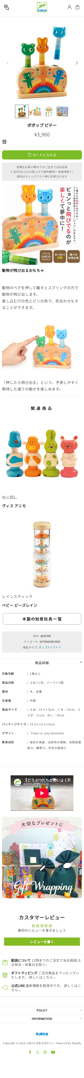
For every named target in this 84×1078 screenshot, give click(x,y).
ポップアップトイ (50, 647)
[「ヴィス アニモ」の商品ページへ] (42, 453)
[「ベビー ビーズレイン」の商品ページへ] (42, 552)
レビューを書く (42, 941)
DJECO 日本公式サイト (42, 7)
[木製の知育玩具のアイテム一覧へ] (42, 618)
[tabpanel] (42, 857)
